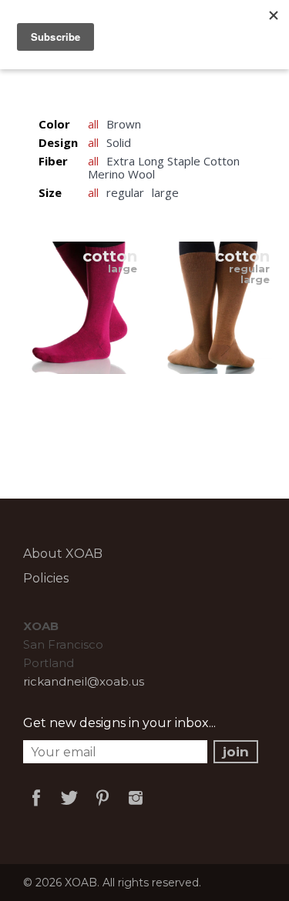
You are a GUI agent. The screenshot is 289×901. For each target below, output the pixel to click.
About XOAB (62, 553)
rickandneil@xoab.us (83, 681)
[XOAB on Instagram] (136, 808)
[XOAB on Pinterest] (102, 808)
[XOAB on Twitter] (69, 808)
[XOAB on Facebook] (36, 808)
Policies (46, 578)
